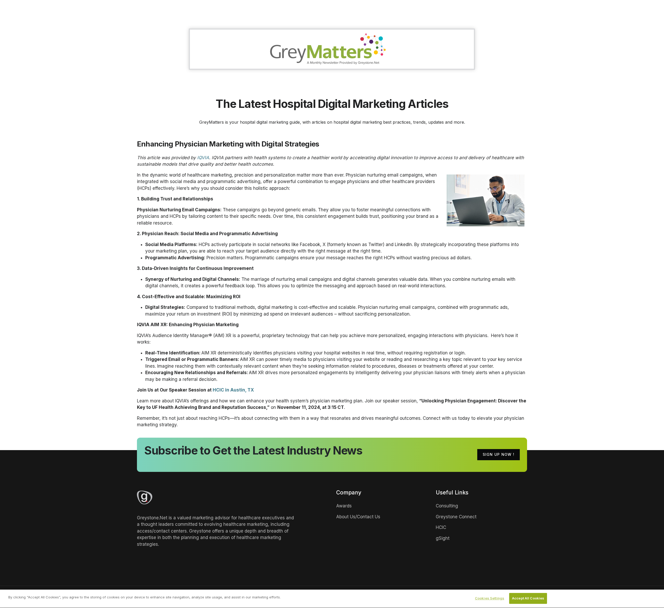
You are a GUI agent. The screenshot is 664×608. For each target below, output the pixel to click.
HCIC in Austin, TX (233, 390)
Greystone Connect (456, 516)
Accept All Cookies (528, 598)
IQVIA (203, 157)
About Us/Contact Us (358, 516)
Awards (344, 505)
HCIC (441, 527)
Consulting (447, 505)
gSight (442, 538)
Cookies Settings (489, 598)
